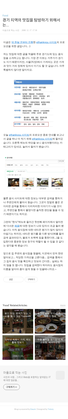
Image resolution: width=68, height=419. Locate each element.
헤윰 (17, 225)
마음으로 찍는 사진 (15, 373)
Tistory (51, 409)
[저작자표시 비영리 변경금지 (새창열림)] (42, 279)
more (63, 305)
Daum (33, 409)
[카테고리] (4, 3)
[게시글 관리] (20, 279)
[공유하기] (16, 279)
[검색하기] (64, 3)
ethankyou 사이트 (46, 42)
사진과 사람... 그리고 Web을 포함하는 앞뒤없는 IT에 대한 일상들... (27, 379)
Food (5, 15)
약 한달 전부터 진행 (22, 42)
